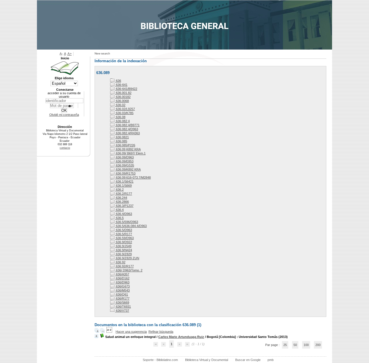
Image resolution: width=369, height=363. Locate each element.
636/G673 (122, 286)
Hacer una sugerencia (131, 331)
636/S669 (122, 302)
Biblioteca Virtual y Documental (206, 360)
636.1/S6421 (124, 181)
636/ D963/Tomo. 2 (128, 270)
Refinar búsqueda (160, 331)
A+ (69, 54)
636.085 (121, 141)
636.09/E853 (124, 161)
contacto (65, 147)
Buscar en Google (248, 360)
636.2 (119, 189)
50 (295, 345)
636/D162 (122, 278)
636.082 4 (122, 121)
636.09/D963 (124, 157)
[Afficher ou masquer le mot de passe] (69, 106)
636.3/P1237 (124, 205)
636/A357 (122, 274)
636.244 (121, 197)
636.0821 (122, 137)
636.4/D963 (123, 213)
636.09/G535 (124, 165)
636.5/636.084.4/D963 (131, 226)
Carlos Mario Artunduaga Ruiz (181, 337)
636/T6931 (123, 306)
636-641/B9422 (126, 88)
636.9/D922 (123, 242)
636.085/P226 (125, 145)
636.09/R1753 (125, 173)
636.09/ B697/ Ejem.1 (130, 153)
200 (318, 345)
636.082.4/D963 (126, 129)
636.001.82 (123, 92)
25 (285, 345)
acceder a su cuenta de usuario (64, 94)
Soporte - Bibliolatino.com (160, 360)
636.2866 (122, 201)
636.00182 (123, 97)
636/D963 (122, 282)
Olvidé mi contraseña (64, 114)
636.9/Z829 (123, 254)
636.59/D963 (124, 238)
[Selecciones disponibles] (109, 331)
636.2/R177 (123, 193)
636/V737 (122, 310)
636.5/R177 (123, 234)
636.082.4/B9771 (127, 125)
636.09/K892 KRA (128, 169)
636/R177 (122, 298)
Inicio (65, 58)
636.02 (120, 105)
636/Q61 (121, 294)
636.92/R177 (124, 266)
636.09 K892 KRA (128, 149)
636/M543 (122, 290)
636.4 (119, 209)
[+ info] (96, 336)
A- (61, 53)
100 (306, 345)
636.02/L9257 (125, 109)
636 (118, 80)
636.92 (120, 262)
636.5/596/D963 (126, 222)
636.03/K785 (124, 113)
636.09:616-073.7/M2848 (133, 177)
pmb (271, 360)
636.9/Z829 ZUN (127, 258)
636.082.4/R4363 (127, 133)
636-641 (121, 84)
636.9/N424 (123, 250)
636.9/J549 (123, 246)
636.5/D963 (123, 230)
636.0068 (122, 101)
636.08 (120, 117)
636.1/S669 (123, 185)
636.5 (119, 218)
